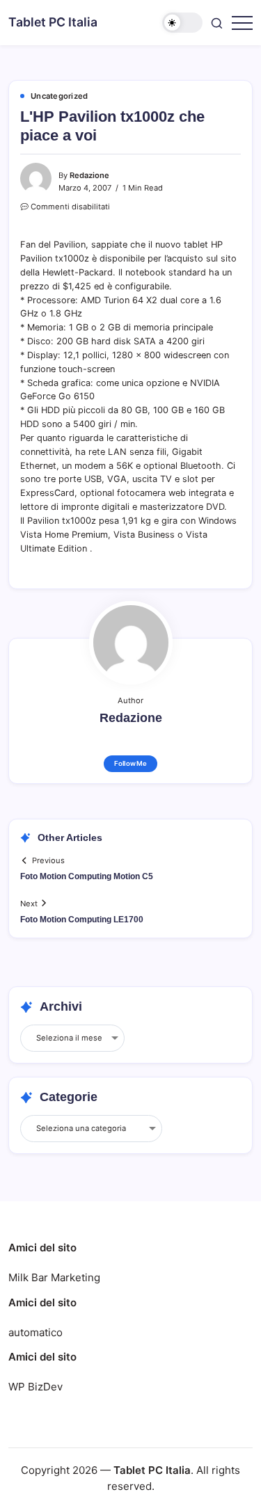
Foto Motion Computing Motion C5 (86, 876)
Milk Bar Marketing (54, 1277)
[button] (182, 23)
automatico (35, 1332)
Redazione (89, 175)
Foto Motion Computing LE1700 (81, 919)
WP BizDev (35, 1386)
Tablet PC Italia (52, 22)
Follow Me (130, 763)
